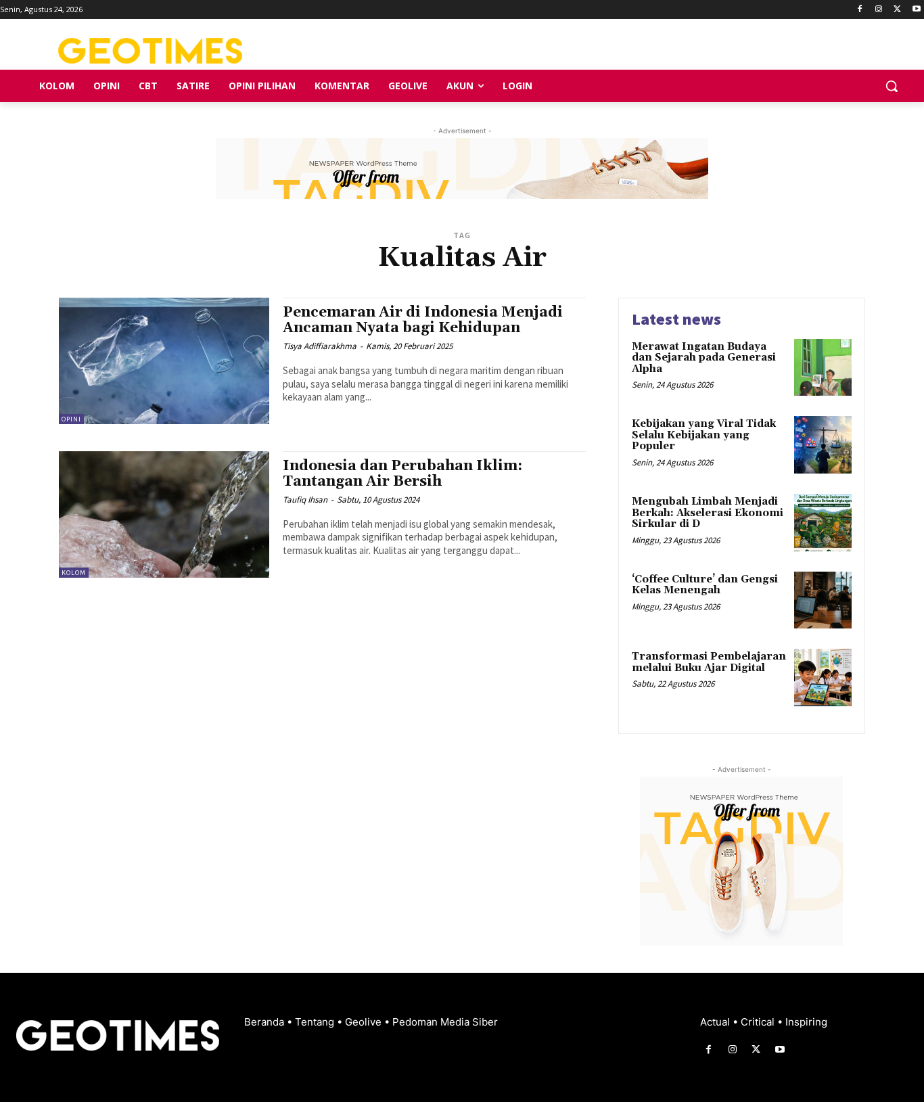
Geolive (364, 1021)
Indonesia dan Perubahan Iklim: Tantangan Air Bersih (402, 473)
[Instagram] (879, 10)
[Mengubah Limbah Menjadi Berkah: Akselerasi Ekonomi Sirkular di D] (823, 522)
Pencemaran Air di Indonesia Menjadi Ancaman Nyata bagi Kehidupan (423, 320)
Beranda (265, 1021)
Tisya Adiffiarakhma (319, 346)
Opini (71, 419)
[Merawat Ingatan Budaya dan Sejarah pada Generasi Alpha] (823, 367)
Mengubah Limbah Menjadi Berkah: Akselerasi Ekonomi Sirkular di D (707, 512)
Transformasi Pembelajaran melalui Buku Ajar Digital (709, 662)
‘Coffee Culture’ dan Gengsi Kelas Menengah (705, 585)
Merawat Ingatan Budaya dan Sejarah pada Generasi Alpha (704, 357)
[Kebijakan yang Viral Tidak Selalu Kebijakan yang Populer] (823, 445)
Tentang (316, 1021)
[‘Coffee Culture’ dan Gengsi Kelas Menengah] (823, 600)
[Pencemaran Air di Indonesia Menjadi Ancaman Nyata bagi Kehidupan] (164, 361)
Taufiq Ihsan (305, 499)
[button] (891, 86)
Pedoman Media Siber (445, 1021)
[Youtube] (916, 10)
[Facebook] (860, 10)
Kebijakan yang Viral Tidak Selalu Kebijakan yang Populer (704, 435)
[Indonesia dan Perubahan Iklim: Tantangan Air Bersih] (164, 514)
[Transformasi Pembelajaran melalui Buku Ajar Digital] (823, 677)
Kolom (74, 572)
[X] (897, 10)
